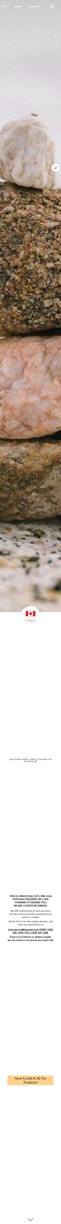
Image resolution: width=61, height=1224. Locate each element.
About (18, 6)
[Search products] (56, 168)
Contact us (34, 6)
